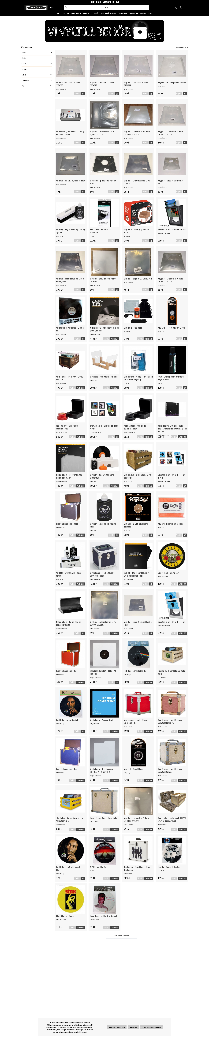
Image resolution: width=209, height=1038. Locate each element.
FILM (73, 13)
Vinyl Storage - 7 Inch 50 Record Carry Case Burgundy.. (170, 721)
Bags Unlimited (95, 677)
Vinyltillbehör (94, 723)
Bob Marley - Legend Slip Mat (67, 719)
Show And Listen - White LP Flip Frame (172, 621)
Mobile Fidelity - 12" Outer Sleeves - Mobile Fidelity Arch (69, 476)
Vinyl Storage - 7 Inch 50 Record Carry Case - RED (136, 721)
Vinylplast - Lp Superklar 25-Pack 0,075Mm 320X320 (136, 819)
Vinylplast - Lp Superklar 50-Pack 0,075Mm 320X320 (170, 133)
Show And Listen (164, 233)
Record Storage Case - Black (67, 523)
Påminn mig (114, 339)
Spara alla (133, 1027)
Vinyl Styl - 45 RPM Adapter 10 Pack (171, 327)
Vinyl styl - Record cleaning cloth (170, 523)
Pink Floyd (127, 675)
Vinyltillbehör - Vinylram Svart (101, 719)
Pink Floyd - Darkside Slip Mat (135, 670)
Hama (92, 236)
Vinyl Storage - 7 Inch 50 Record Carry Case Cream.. (170, 770)
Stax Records (61, 920)
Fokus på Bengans (109, 13)
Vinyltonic (127, 236)
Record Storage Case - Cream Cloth (103, 818)
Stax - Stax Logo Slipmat (65, 916)
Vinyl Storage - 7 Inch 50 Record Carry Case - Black (102, 574)
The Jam (161, 871)
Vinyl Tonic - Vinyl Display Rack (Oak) (103, 376)
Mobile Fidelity (95, 334)
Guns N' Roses (163, 576)
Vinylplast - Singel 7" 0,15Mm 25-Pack (70, 180)
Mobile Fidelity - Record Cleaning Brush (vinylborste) (68, 623)
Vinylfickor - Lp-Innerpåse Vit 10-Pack (172, 82)
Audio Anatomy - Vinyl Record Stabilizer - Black (135, 427)
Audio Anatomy (61, 432)
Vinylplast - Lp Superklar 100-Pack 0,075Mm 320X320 (137, 133)
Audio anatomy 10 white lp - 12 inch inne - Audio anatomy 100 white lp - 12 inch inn (172, 428)
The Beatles (162, 677)
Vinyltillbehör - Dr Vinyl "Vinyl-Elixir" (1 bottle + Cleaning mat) (138, 378)
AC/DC (92, 871)
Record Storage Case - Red (66, 670)
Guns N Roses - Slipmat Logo (168, 572)
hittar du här (83, 1032)
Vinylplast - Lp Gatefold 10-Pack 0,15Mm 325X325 (102, 133)
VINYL (59, 13)
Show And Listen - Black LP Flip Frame (172, 229)
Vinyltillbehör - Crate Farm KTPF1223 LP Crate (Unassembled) (172, 819)
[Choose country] (176, 8)
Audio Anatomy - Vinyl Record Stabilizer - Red (67, 427)
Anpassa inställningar (117, 1027)
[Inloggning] (181, 7)
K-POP (78, 13)
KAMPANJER (133, 13)
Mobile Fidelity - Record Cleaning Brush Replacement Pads (136, 574)
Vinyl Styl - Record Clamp (133, 769)
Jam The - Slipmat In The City (169, 867)
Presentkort (146, 13)
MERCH (86, 13)
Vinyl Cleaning (61, 138)
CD (64, 13)
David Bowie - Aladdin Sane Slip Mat (103, 916)
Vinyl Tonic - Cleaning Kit (133, 327)
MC (68, 13)
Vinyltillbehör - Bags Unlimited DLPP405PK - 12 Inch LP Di (101, 770)
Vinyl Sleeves (61, 89)
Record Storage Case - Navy (66, 769)
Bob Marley (60, 723)
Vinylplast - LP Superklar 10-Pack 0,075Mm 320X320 (170, 280)
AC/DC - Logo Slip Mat (98, 867)
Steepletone (60, 527)
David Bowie (94, 920)
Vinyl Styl (59, 236)
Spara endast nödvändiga (151, 1027)
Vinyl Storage (61, 383)
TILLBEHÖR (95, 13)
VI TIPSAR (123, 13)
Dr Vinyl (126, 383)
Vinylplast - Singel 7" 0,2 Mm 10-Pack (138, 278)
